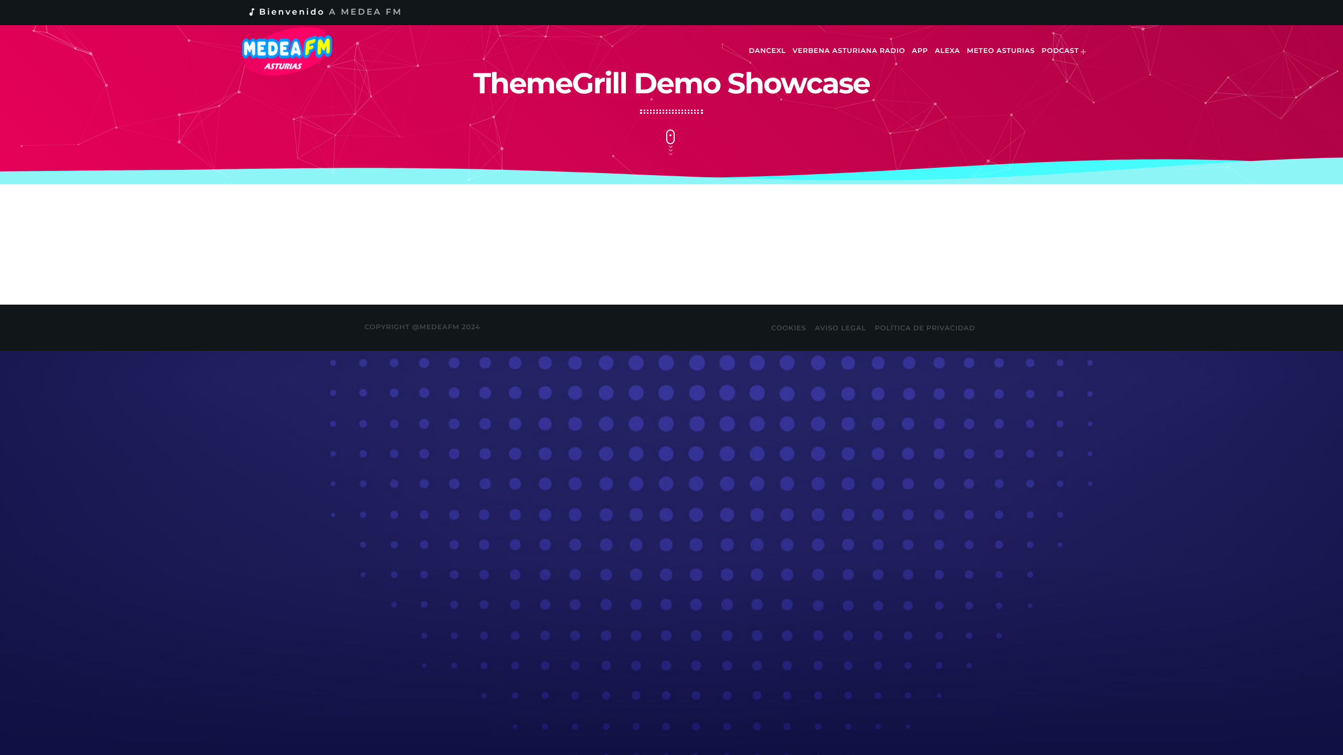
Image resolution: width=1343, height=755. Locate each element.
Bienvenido (324, 12)
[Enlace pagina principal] (294, 51)
